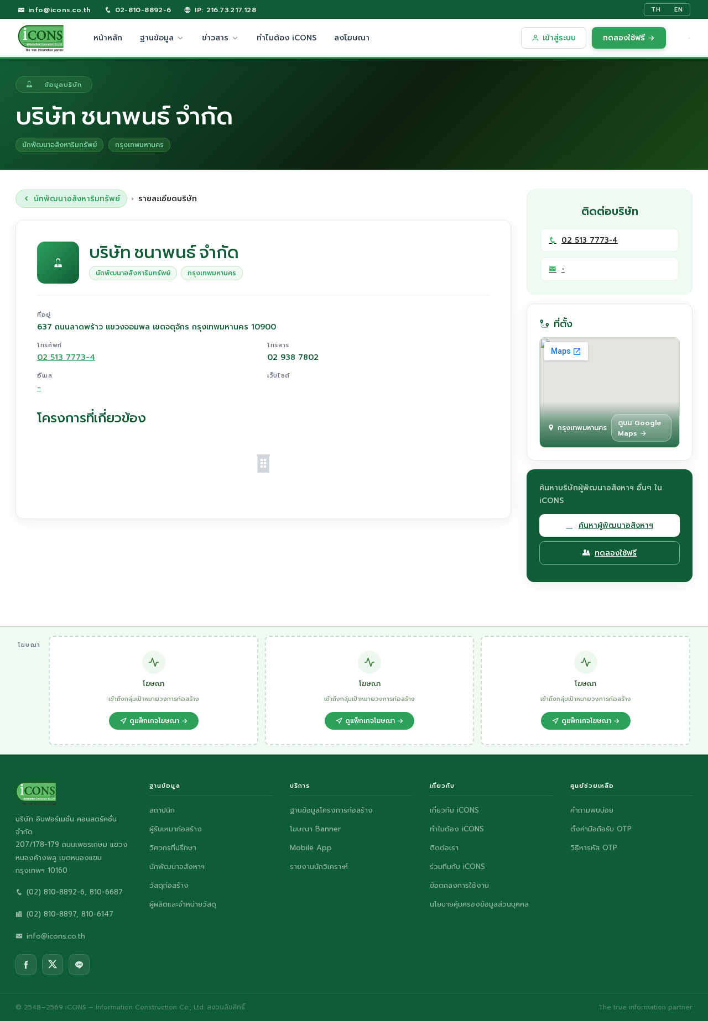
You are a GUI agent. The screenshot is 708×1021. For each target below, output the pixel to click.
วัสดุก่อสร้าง (169, 885)
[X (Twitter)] (52, 964)
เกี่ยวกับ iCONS (454, 810)
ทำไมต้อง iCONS (286, 38)
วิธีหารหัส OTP (593, 847)
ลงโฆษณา (351, 38)
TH (656, 9)
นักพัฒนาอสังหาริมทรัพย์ (77, 199)
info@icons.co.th (58, 9)
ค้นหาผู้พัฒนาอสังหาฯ (616, 525)
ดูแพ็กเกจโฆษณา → (158, 721)
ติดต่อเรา (444, 847)
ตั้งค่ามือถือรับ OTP (601, 829)
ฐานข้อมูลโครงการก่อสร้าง (331, 810)
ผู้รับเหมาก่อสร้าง (175, 829)
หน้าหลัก (107, 38)
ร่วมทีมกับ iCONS (457, 866)
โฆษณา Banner (315, 829)
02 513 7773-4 (66, 357)
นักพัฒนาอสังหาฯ (177, 866)
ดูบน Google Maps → (639, 427)
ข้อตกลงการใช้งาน (459, 885)
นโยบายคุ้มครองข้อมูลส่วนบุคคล (479, 904)
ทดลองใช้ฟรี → (629, 38)
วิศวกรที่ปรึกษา (172, 847)
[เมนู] (689, 38)
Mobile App (311, 847)
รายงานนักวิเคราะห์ (319, 866)
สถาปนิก (162, 810)
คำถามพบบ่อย (591, 810)
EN (678, 9)
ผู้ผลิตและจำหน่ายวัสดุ (182, 904)
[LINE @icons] (79, 964)
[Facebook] (26, 964)
